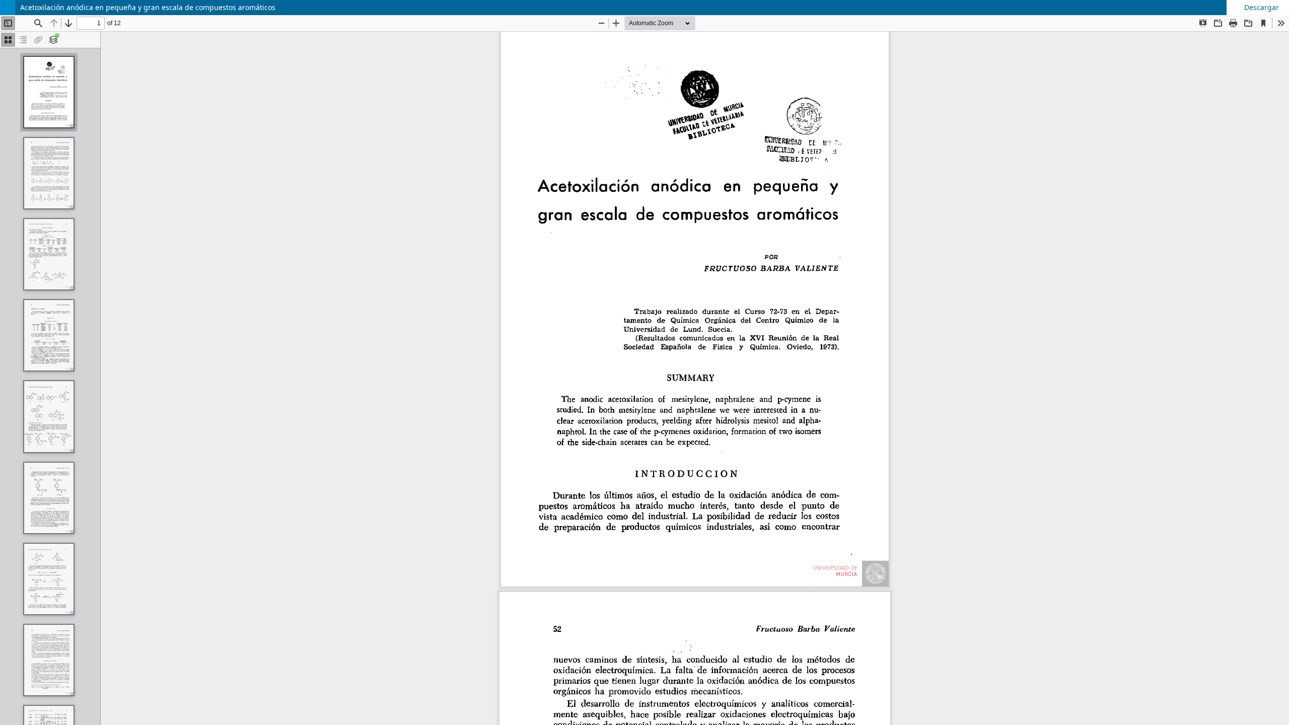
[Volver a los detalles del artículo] (7, 7)
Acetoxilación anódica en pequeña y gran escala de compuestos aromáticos (147, 7)
